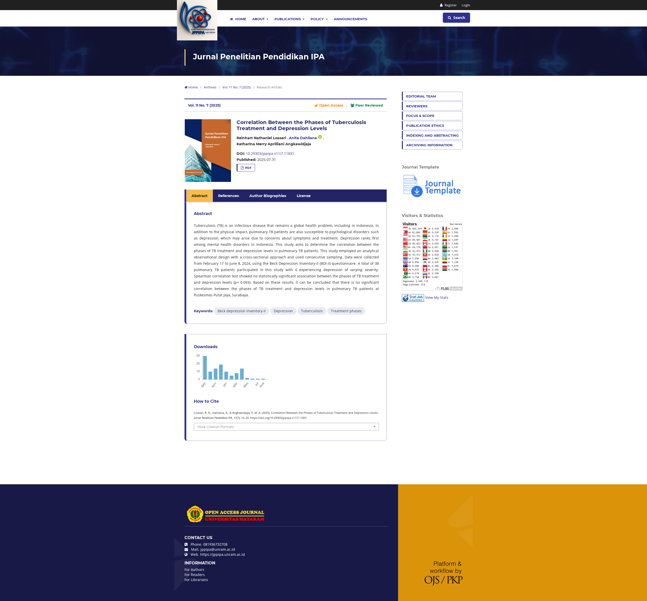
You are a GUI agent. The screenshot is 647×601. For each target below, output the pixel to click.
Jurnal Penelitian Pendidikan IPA (259, 56)
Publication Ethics (425, 126)
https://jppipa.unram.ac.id (222, 554)
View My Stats (436, 297)
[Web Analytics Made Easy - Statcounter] (413, 297)
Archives (210, 87)
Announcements (350, 19)
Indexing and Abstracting (432, 135)
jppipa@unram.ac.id (217, 549)
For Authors (194, 569)
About (259, 19)
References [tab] (228, 196)
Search (458, 17)
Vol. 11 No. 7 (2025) (236, 87)
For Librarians (196, 579)
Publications (288, 19)
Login (466, 5)
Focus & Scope (420, 116)
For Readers (194, 574)
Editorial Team (421, 96)
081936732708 (215, 544)
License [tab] (304, 196)
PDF (247, 167)
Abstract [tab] (199, 196)
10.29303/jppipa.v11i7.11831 (270, 153)
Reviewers (416, 106)
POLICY (318, 19)
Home (240, 19)
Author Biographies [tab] (267, 196)
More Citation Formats (215, 427)
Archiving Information (429, 145)
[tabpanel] (286, 263)
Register (450, 5)
